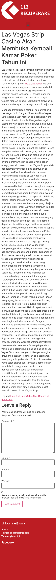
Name (5, 458)
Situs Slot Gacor (36, 396)
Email (5, 469)
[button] (28, 24)
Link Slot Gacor (18, 396)
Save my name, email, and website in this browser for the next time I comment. (23, 496)
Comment (7, 421)
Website (5, 481)
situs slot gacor (33, 83)
